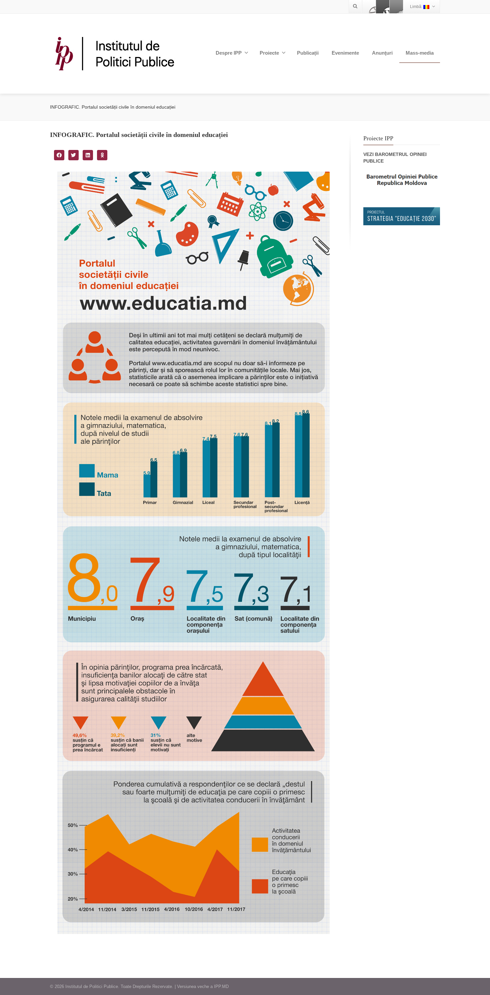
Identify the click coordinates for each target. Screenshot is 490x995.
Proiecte (269, 53)
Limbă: (416, 6)
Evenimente (345, 53)
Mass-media (420, 53)
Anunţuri (382, 53)
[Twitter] (382, 6)
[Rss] (396, 6)
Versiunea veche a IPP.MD (203, 986)
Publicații (308, 53)
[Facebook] (369, 6)
